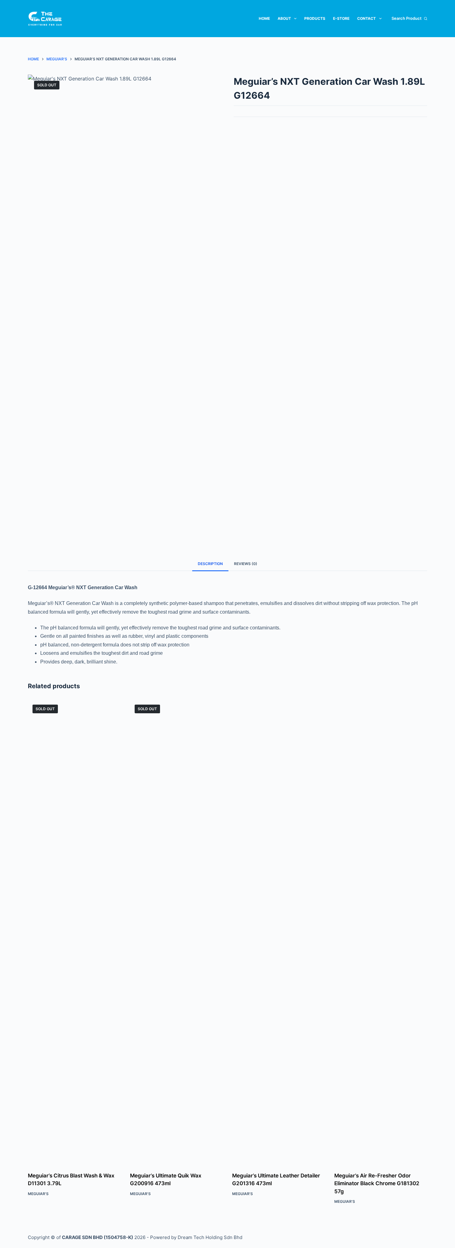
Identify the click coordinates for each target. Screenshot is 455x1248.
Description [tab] (210, 563)
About (284, 18)
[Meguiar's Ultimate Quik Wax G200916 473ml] (176, 932)
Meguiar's (38, 1193)
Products (314, 18)
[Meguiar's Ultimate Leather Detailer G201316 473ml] (278, 932)
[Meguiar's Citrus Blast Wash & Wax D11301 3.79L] (74, 932)
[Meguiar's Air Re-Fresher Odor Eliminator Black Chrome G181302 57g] (380, 932)
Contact (366, 18)
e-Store (341, 18)
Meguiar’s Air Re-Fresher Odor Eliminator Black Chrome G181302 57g (376, 1183)
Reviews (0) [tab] (245, 563)
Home (264, 18)
